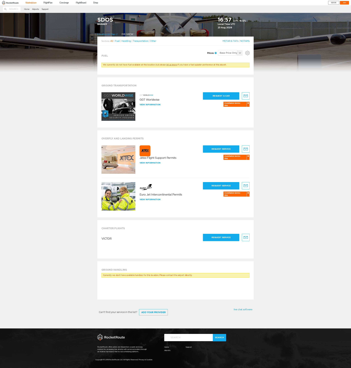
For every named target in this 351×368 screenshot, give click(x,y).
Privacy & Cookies (145, 360)
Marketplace (31, 3)
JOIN (344, 3)
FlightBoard (81, 3)
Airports (35, 9)
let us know (171, 65)
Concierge (64, 3)
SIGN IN (333, 3)
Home (26, 9)
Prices (210, 53)
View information (150, 104)
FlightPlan (48, 3)
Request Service (221, 149)
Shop (95, 3)
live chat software (243, 309)
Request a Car (221, 96)
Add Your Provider (153, 312)
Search (219, 337)
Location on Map (106, 34)
